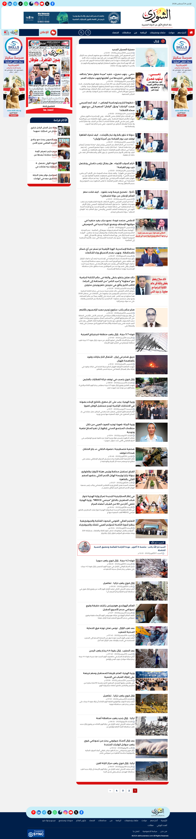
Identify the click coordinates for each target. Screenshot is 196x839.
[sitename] (158, 812)
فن (135, 32)
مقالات (150, 825)
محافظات (126, 32)
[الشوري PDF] (10, 32)
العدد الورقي (162, 825)
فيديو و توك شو (48, 820)
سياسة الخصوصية (150, 831)
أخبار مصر (182, 32)
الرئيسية (164, 820)
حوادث (171, 32)
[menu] (88, 32)
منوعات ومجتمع (66, 820)
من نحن (163, 831)
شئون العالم (81, 820)
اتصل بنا (136, 831)
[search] (81, 32)
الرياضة (143, 32)
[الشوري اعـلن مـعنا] (48, 32)
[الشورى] (157, 18)
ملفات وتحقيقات (157, 32)
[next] (110, 791)
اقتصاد (115, 32)
